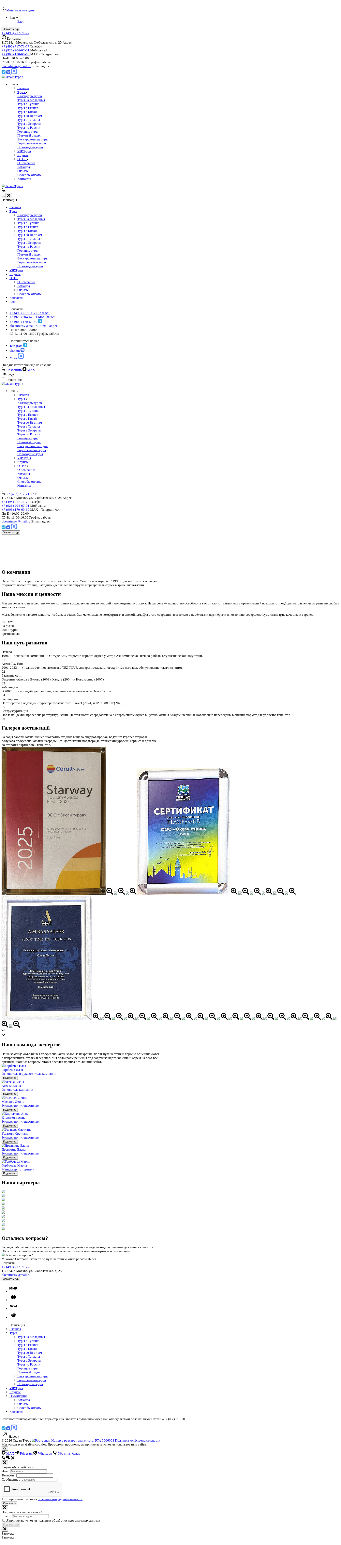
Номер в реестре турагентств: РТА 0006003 (83, 1440)
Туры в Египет (27, 227)
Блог (12, 302)
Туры (13, 211)
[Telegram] (4, 73)
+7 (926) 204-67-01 (16, 50)
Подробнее (9, 1077)
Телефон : (9, 1475)
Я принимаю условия (44, 1499)
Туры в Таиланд (28, 239)
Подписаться (11, 1524)
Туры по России (28, 246)
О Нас (13, 278)
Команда (23, 286)
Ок (4, 1448)
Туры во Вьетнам (29, 235)
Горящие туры (27, 250)
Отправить (9, 1503)
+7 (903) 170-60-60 (16, 54)
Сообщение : (11, 1479)
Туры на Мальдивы (31, 219)
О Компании (26, 282)
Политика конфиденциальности (137, 1440)
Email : (7, 1516)
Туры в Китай (27, 231)
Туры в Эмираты (29, 242)
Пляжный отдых (29, 254)
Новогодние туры (30, 266)
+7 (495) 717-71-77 (15, 33)
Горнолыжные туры (31, 262)
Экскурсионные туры (32, 258)
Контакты (16, 298)
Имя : (6, 1471)
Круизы (15, 274)
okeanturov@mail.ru (16, 66)
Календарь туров (29, 215)
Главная (15, 207)
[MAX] (14, 73)
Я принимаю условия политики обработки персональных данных (53, 1520)
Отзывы (22, 290)
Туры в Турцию (28, 223)
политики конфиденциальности (60, 1499)
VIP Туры (16, 270)
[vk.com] (8, 73)
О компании (18, 1396)
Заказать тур (11, 532)
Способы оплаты (29, 294)
